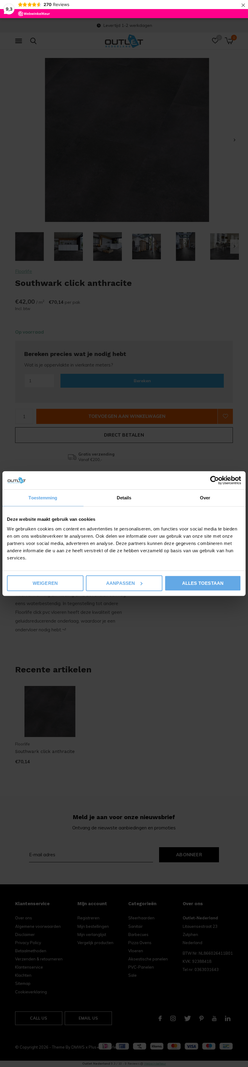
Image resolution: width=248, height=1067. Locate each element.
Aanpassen (120, 582)
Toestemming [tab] (42, 497)
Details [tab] (124, 497)
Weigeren (45, 582)
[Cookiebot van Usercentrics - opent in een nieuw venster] (214, 480)
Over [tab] (205, 497)
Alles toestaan (203, 582)
